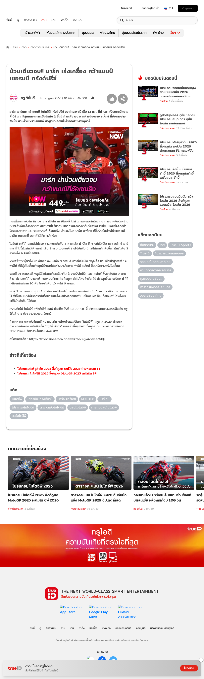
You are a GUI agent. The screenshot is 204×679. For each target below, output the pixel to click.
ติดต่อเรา (144, 640)
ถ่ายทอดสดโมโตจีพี (104, 407)
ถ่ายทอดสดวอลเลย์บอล (156, 270)
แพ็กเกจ (106, 628)
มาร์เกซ (104, 399)
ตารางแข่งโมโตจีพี (52, 407)
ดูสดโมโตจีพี (78, 407)
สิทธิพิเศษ (30, 20)
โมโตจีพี (17, 399)
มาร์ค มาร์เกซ (67, 399)
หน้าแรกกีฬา (32, 32)
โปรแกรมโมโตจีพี (23, 407)
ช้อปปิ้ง (93, 628)
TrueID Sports (180, 244)
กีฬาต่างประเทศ (39, 47)
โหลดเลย (189, 668)
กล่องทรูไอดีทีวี (123, 628)
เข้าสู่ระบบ (187, 8)
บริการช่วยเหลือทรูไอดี (162, 628)
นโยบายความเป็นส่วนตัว (107, 640)
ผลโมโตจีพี (19, 415)
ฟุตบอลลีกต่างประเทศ (60, 32)
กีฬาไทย (158, 32)
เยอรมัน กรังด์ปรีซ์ (40, 399)
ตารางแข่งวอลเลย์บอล (155, 287)
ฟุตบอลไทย (107, 32)
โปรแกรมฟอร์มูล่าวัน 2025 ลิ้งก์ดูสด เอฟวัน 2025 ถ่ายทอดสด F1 (59, 368)
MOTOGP (87, 399)
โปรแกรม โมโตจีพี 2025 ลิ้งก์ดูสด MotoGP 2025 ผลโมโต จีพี (57, 373)
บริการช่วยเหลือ (129, 640)
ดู (18, 20)
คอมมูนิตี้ (140, 628)
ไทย (162, 244)
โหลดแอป (126, 8)
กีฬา (24, 47)
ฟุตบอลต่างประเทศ (134, 32)
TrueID (18, 8)
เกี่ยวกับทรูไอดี (62, 640)
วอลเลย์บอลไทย (150, 295)
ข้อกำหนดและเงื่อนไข (82, 640)
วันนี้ (9, 20)
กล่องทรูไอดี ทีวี (150, 8)
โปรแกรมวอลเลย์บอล (169, 253)
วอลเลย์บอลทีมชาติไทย (155, 261)
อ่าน (44, 20)
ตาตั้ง (65, 20)
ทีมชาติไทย (147, 244)
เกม (53, 20)
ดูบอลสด (88, 32)
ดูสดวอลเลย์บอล (151, 278)
